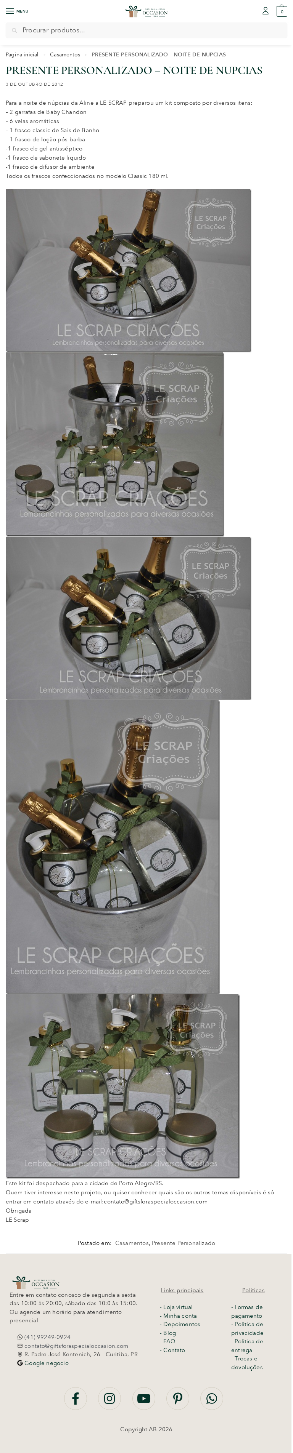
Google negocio (46, 1363)
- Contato (172, 1350)
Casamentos (65, 54)
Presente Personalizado (183, 1243)
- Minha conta (178, 1315)
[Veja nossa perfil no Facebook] (76, 1402)
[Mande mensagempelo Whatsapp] (211, 1402)
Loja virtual (178, 1307)
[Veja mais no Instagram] (110, 1402)
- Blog (168, 1333)
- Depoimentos (180, 1324)
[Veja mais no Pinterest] (178, 1402)
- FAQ (167, 1341)
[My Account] (265, 11)
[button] (281, 11)
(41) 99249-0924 (47, 1337)
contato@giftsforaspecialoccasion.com (76, 1346)
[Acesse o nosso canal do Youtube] (144, 1402)
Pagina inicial (22, 54)
